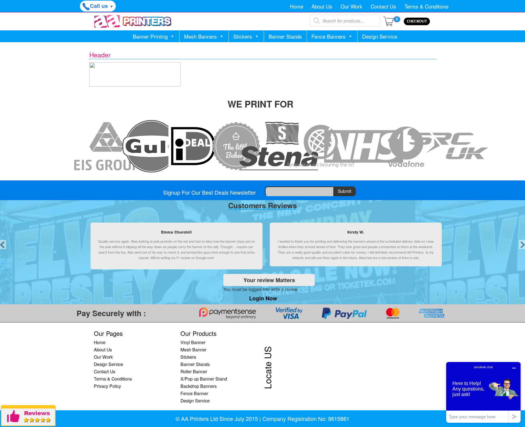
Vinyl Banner (192, 342)
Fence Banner (194, 393)
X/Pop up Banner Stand (203, 378)
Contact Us (383, 6)
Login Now (263, 298)
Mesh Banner (193, 349)
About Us (321, 6)
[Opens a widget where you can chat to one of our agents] (483, 392)
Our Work (351, 6)
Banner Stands (285, 36)
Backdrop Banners (198, 386)
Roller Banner (193, 371)
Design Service (379, 36)
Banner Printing (150, 36)
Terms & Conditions (426, 6)
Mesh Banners (200, 36)
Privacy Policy (107, 386)
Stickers (242, 36)
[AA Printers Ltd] (133, 21)
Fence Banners (328, 36)
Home (296, 6)
